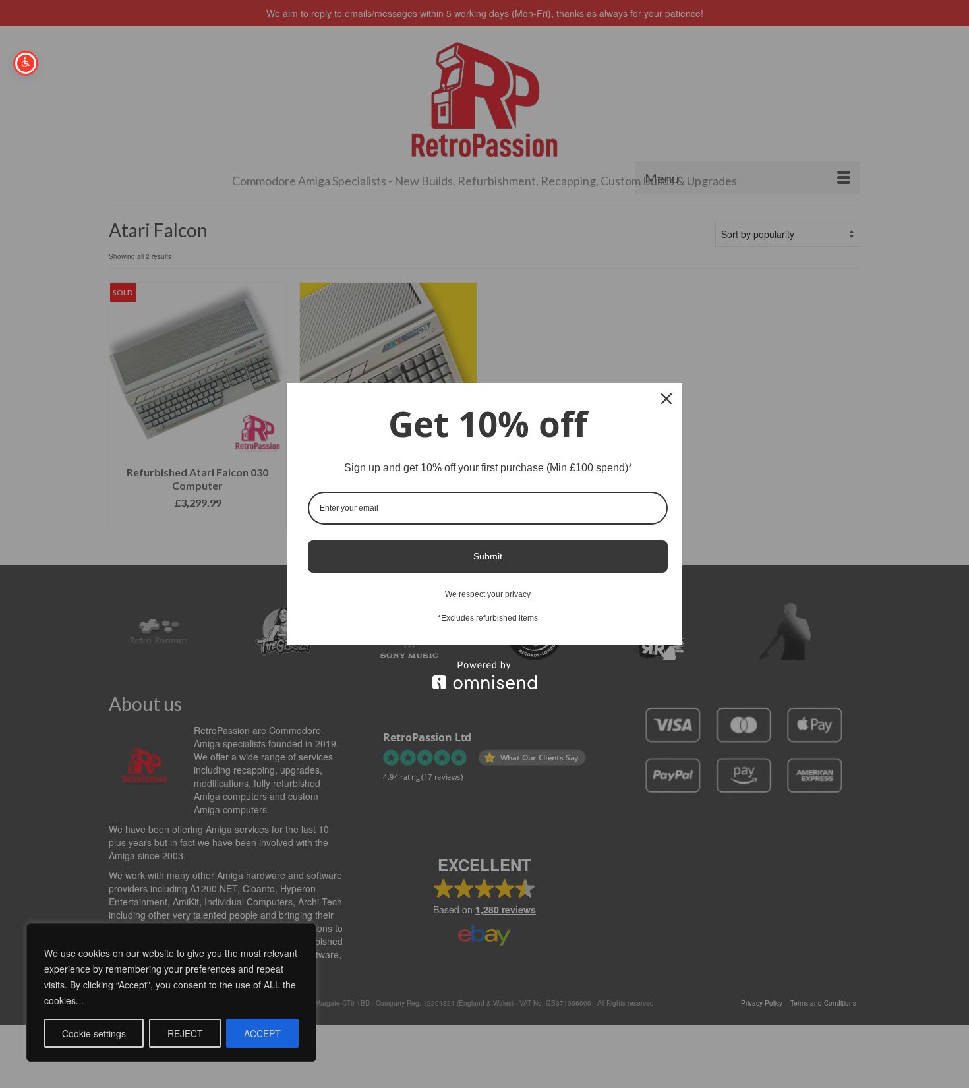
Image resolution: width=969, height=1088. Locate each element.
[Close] (666, 399)
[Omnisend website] (484, 675)
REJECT (185, 1033)
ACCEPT (262, 1033)
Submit (487, 556)
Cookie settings (94, 1033)
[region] (171, 992)
